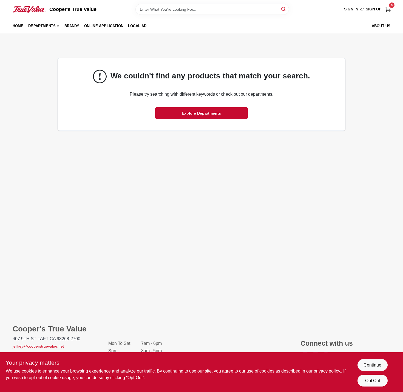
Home (18, 26)
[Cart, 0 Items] (388, 9)
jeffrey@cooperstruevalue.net (38, 346)
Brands (72, 26)
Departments (42, 26)
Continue (372, 365)
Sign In (351, 9)
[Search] (284, 8)
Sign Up (373, 9)
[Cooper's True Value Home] (29, 9)
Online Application (104, 26)
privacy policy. (327, 371)
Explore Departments (201, 113)
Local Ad (137, 26)
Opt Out (372, 380)
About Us (381, 26)
